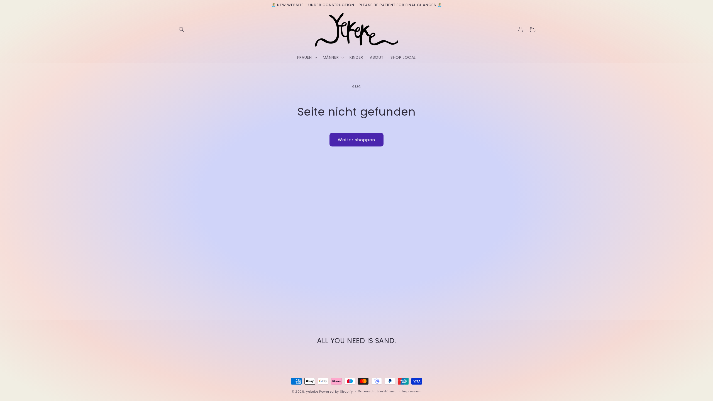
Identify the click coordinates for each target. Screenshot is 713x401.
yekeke (312, 391)
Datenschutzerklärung (377, 391)
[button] (181, 29)
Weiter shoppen (356, 140)
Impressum (411, 391)
